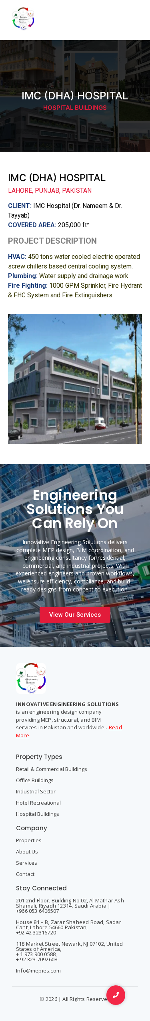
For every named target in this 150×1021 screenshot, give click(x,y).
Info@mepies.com (38, 970)
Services (27, 862)
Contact (25, 874)
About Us (27, 851)
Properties (29, 840)
